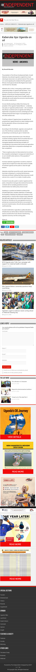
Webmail (2, 658)
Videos (2, 601)
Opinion (2, 627)
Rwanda (2, 604)
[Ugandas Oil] (15, 423)
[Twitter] (20, 667)
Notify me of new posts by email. (13, 372)
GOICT (30, 665)
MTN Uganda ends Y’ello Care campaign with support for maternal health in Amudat (16, 263)
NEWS (25, 44)
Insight (2, 630)
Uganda (20, 234)
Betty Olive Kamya (15, 232)
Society (2, 641)
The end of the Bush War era (11, 20)
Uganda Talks (4, 615)
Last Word (3, 618)
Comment (4, 331)
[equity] (18, 494)
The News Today (5, 652)
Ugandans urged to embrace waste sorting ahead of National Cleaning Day (17, 311)
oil (2, 234)
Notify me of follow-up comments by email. (16, 370)
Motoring (2, 644)
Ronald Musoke (10, 234)
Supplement (3, 607)
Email (4, 354)
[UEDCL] (15, 530)
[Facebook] (18, 667)
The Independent (8, 43)
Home (2, 24)
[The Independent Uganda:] (18, 5)
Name (4, 348)
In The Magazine (18, 44)
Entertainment (4, 598)
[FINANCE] (15, 565)
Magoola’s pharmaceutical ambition (22, 389)
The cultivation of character (19, 381)
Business (2, 655)
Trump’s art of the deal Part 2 (19, 397)
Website (4, 360)
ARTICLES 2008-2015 (11, 24)
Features (2, 638)
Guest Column (4, 621)
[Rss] (16, 667)
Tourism (2, 595)
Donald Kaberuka (28, 232)
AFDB (6, 232)
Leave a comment (8, 46)
